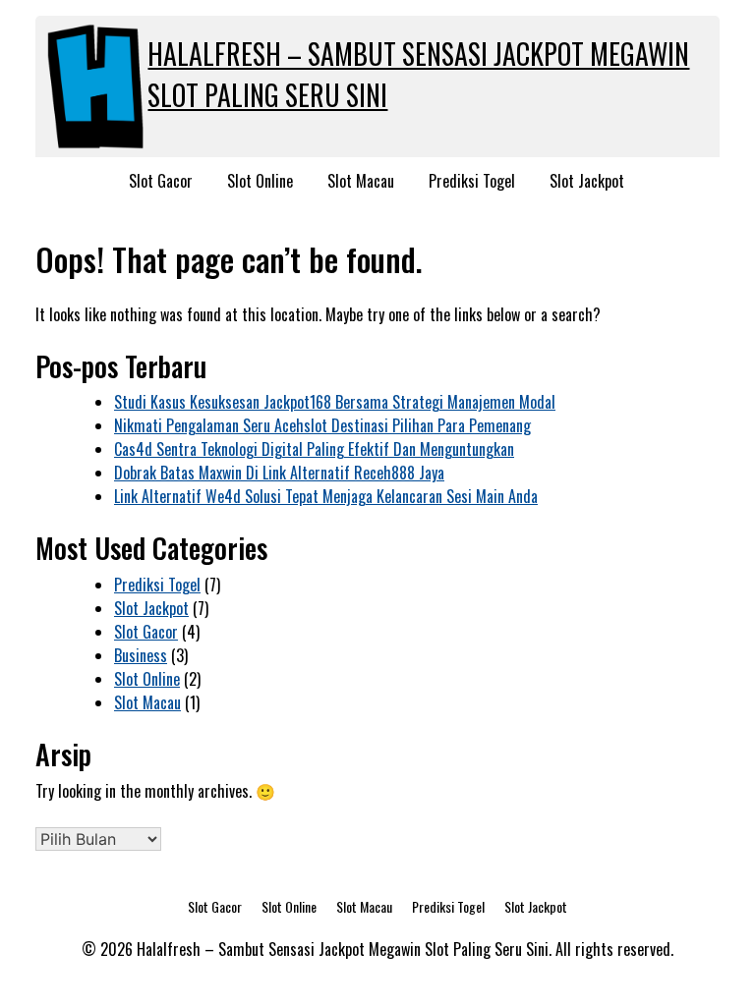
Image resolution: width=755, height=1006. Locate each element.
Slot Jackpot (587, 181)
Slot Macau (360, 181)
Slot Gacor (161, 181)
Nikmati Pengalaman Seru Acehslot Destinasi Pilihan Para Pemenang (322, 425)
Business (140, 655)
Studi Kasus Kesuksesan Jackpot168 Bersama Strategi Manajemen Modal (334, 402)
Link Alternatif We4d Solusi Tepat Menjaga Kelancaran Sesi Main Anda (326, 496)
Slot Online (260, 181)
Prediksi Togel (472, 181)
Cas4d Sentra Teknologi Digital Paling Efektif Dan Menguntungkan (314, 449)
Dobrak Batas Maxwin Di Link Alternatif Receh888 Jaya (279, 472)
